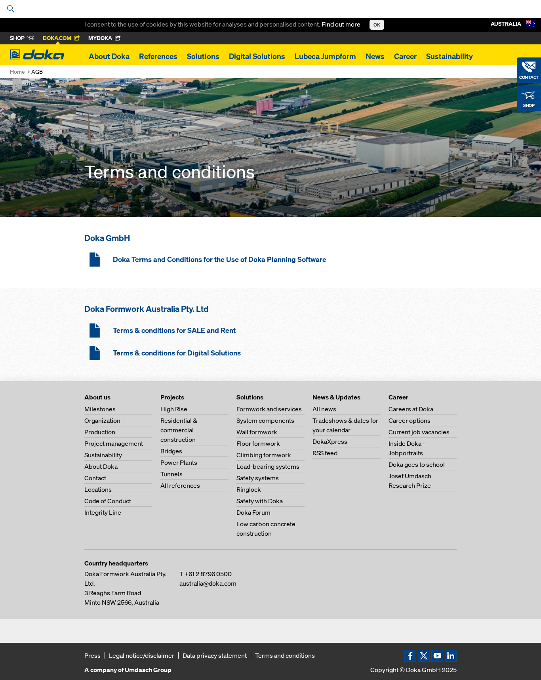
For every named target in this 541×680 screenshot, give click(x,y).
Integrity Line (102, 512)
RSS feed (324, 453)
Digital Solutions (257, 56)
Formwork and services (269, 409)
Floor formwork (258, 443)
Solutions (203, 56)
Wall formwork (256, 432)
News (375, 56)
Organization (102, 420)
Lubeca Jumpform (325, 56)
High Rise (173, 409)
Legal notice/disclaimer (141, 655)
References (158, 56)
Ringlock (248, 489)
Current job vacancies (419, 432)
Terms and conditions (285, 655)
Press (92, 655)
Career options (410, 420)
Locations (98, 489)
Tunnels (171, 474)
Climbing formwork (263, 455)
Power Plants (178, 462)
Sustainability (449, 56)
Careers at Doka (411, 409)
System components (265, 420)
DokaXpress (329, 441)
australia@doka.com (207, 583)
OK (376, 25)
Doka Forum (253, 512)
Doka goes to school (417, 464)
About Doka (109, 56)
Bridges (171, 451)
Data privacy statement (215, 655)
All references (180, 485)
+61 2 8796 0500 (208, 573)
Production (99, 432)
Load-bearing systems (267, 466)
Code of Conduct (107, 501)
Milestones (100, 409)
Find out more (342, 24)
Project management (113, 443)
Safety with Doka (259, 501)
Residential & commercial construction (178, 430)
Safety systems (257, 478)
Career (405, 56)
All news (324, 409)
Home (17, 71)
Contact (95, 478)
